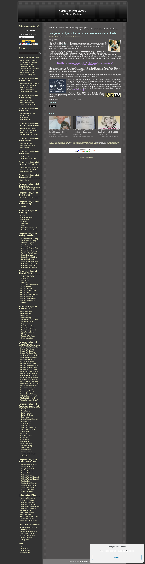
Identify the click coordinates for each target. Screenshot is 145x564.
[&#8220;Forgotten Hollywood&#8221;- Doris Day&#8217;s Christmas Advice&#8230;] (60, 122)
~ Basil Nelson (24, 417)
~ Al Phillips (24, 409)
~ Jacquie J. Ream (26, 435)
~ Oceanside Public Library (29, 257)
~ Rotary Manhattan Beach (28, 294)
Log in (22, 546)
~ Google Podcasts (26, 217)
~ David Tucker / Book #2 (28, 427)
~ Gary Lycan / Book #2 (28, 429)
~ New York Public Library (28, 253)
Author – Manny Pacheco (28, 60)
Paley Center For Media (27, 512)
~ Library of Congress (27, 243)
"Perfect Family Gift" (26, 390)
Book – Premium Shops (27, 145)
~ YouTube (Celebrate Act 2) (29, 228)
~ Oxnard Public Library (27, 259)
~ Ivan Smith (24, 433)
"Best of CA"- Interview (27, 349)
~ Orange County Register (28, 330)
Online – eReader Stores (28, 104)
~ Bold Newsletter (25, 313)
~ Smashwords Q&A (26, 338)
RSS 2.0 (70, 143)
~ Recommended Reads (28, 485)
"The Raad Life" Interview (28, 398)
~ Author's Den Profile (27, 276)
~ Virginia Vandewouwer (27, 454)
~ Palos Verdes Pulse (27, 332)
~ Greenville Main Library (28, 241)
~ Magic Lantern (25, 324)
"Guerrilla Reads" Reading (28, 375)
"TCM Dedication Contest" (28, 396)
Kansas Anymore (25, 510)
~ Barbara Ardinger (26, 413)
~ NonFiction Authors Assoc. (29, 284)
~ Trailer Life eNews (26, 491)
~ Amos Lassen (25, 411)
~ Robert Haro (24, 448)
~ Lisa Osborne (25, 441)
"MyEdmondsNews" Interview (29, 386)
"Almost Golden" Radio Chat (29, 347)
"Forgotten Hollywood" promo (29, 371)
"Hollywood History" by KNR (29, 377)
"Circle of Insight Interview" (29, 357)
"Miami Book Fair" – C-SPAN (29, 384)
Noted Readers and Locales (29, 91)
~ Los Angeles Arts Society (29, 320)
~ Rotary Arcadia (25, 286)
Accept (117, 557)
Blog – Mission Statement (28, 62)
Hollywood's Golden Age (28, 508)
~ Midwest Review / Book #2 (29, 477)
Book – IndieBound (26, 100)
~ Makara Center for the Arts (29, 249)
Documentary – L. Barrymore (29, 68)
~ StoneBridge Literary (27, 487)
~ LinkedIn (23, 282)
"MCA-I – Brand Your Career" (29, 382)
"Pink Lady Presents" (27, 392)
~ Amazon (23, 207)
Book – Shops (24, 147)
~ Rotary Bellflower (26, 288)
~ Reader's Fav (25, 481)
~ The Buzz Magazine (27, 489)
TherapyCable (24, 540)
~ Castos (23, 215)
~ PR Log (23, 334)
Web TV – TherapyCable (28, 74)
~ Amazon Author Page (27, 113)
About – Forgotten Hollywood (29, 83)
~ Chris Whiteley (25, 421)
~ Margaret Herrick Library (28, 251)
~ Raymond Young (26, 446)
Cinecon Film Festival (27, 500)
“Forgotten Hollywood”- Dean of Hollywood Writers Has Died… (97, 29)
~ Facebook (24, 278)
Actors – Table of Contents (28, 85)
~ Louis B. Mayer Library (28, 247)
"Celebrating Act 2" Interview (29, 355)
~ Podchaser (24, 224)
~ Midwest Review (26, 475)
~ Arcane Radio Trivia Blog (28, 465)
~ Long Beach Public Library (29, 245)
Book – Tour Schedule (27, 64)
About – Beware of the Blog (29, 198)
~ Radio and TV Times (27, 336)
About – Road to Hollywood (29, 167)
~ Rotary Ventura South (27, 301)
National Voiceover (26, 537)
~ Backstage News (26, 311)
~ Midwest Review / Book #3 (29, 479)
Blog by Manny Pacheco (101, 142)
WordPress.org (25, 552)
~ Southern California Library (29, 261)
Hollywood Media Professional (30, 506)
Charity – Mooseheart (27, 89)
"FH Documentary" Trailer (28, 363)
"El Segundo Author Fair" (28, 359)
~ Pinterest (23, 222)
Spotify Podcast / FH (27, 72)
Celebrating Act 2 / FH (27, 66)
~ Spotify (23, 226)
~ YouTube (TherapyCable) (28, 230)
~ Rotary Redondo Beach (28, 298)
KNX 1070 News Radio (27, 533)
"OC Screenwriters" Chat (28, 388)
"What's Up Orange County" (29, 400)
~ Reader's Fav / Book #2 (28, 483)
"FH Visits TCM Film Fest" (28, 369)
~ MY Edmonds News (27, 326)
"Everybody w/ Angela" (27, 361)
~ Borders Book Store (27, 467)
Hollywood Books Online (28, 502)
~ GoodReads (24, 117)
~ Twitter (22, 303)
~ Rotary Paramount (26, 296)
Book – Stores (24, 180)
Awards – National (26, 87)
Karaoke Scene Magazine (28, 531)
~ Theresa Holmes (26, 452)
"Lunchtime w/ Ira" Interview (29, 380)
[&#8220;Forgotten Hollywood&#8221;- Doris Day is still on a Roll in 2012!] (109, 122)
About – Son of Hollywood (28, 128)
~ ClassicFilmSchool (26, 473)
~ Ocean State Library (27, 255)
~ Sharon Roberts (25, 450)
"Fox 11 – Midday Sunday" (28, 373)
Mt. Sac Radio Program (27, 535)
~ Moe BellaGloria (26, 444)
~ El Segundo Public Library (29, 239)
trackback (103, 143)
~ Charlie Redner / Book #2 (29, 419)
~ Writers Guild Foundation (28, 267)
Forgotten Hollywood (72, 10)
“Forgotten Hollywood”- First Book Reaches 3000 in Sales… (69, 27)
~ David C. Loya (25, 423)
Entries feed (24, 548)
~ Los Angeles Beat (26, 322)
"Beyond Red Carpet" (27, 351)
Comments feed (25, 550)
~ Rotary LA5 (24, 292)
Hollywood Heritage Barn (28, 504)
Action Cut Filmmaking (27, 498)
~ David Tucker (25, 425)
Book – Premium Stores (28, 102)
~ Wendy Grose (25, 456)
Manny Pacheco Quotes (28, 70)
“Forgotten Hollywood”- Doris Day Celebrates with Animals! (83, 33)
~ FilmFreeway (25, 280)
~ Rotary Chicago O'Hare (28, 290)
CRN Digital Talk (25, 529)
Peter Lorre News (25, 514)
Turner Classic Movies (27, 518)
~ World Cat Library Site (28, 158)
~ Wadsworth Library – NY (28, 263)
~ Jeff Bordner (24, 437)
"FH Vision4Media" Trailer (28, 367)
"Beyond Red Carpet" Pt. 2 (28, 353)
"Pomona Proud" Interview (28, 394)
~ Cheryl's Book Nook (27, 469)
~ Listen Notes (24, 219)
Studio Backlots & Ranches (29, 516)
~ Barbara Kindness (26, 415)
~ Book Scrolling (25, 318)
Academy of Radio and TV (28, 527)
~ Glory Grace (24, 431)
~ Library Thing (25, 119)
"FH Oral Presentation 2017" (29, 365)
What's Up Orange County (28, 520)
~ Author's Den (24, 115)
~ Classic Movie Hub (27, 471)
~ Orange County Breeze (28, 328)
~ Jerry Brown (24, 439)
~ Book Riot (24, 315)
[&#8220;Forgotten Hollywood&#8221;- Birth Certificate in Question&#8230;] (84, 122)
